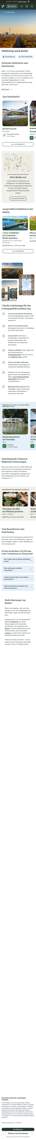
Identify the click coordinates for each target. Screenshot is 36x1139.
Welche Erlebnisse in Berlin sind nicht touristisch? (16, 587)
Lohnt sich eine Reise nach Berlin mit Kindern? (16, 578)
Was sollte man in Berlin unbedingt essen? (17, 560)
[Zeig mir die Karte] (18, 162)
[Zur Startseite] (3, 6)
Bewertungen (22, 1)
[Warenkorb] (26, 6)
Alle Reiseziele (9, 12)
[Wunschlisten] (21, 6)
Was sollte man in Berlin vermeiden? (13, 569)
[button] (5, 89)
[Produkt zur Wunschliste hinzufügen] (25, 103)
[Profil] (32, 6)
